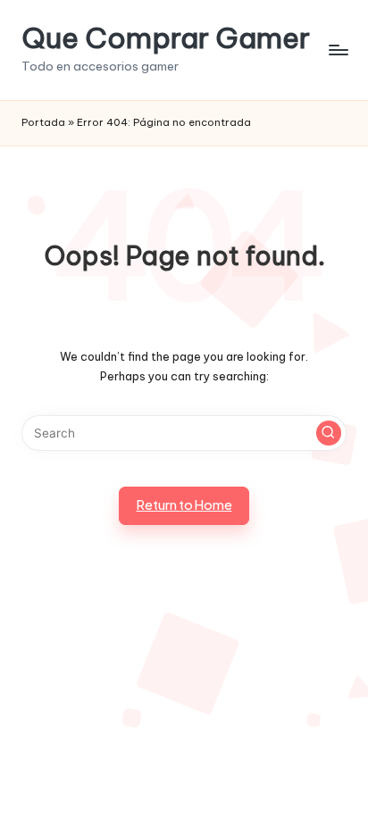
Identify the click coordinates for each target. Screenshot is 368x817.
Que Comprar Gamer (165, 38)
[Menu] (338, 49)
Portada (43, 122)
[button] (328, 433)
